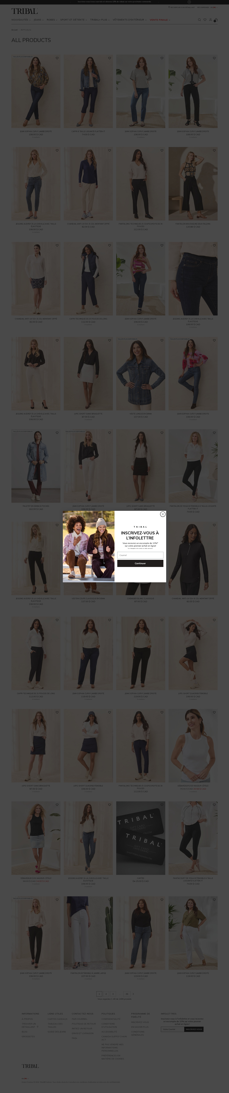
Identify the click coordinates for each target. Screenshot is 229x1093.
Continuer (140, 563)
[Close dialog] (162, 514)
